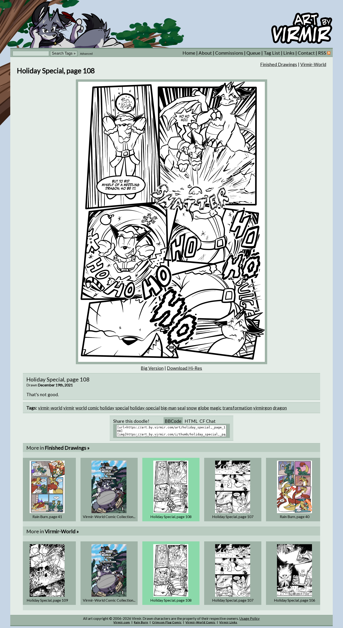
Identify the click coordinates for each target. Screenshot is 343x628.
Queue (253, 53)
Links (288, 53)
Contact (306, 53)
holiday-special (145, 407)
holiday (107, 407)
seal (181, 407)
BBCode (173, 421)
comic (93, 407)
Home (188, 53)
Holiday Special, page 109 (47, 600)
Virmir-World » (62, 531)
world (81, 407)
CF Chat (208, 421)
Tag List (272, 53)
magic (215, 407)
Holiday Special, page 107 (232, 516)
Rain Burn (141, 622)
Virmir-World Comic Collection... (109, 516)
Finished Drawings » (67, 448)
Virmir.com (121, 622)
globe (203, 407)
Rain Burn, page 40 (294, 516)
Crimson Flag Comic (167, 622)
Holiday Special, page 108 (171, 516)
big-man (168, 407)
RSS (322, 53)
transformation (237, 407)
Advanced (86, 53)
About (205, 53)
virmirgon (262, 407)
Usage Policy (249, 618)
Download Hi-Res (184, 368)
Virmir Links (228, 622)
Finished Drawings (278, 64)
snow (191, 407)
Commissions (229, 53)
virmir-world (50, 407)
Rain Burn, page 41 (47, 516)
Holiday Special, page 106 (294, 600)
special (122, 407)
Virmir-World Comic (200, 622)
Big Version (152, 368)
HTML (191, 421)
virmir (68, 407)
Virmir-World (313, 64)
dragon (280, 407)
